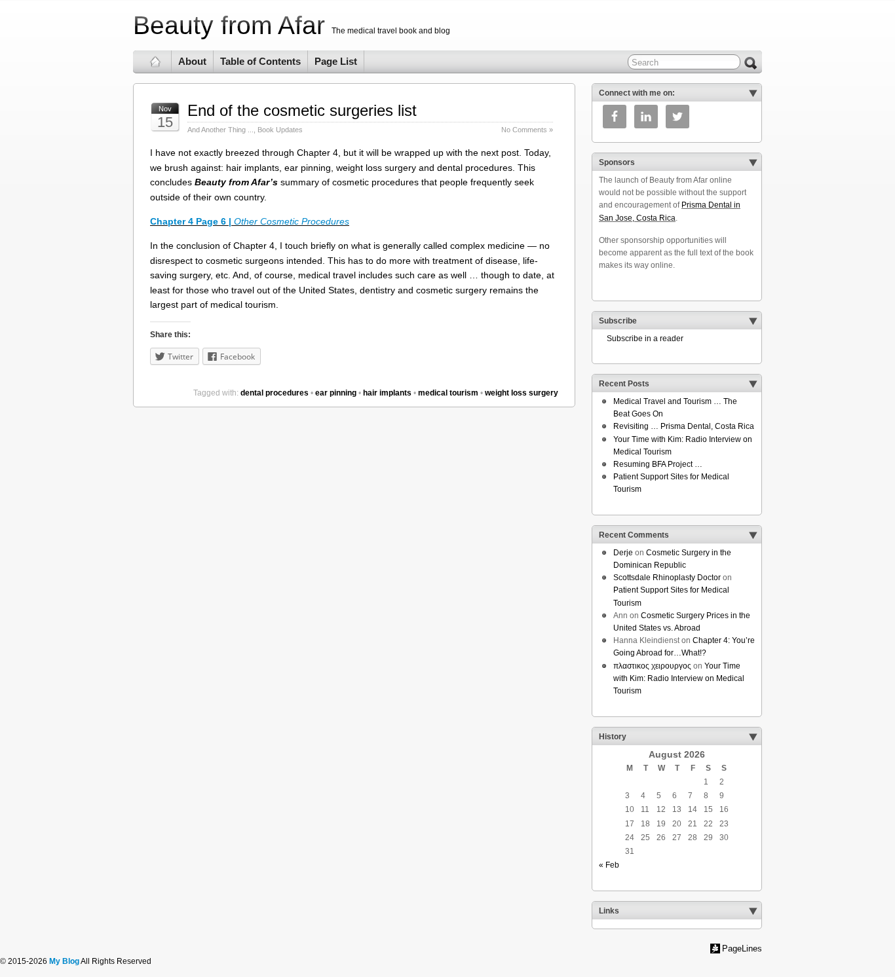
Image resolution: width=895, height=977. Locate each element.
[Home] (156, 61)
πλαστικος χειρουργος (652, 666)
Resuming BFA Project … (657, 464)
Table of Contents (260, 61)
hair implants (387, 392)
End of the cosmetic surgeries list (302, 110)
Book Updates (280, 130)
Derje (623, 552)
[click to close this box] (752, 93)
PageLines (742, 948)
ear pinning (335, 392)
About (192, 61)
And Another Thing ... (220, 130)
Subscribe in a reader (641, 338)
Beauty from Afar (229, 25)
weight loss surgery (521, 392)
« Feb (609, 865)
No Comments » (527, 130)
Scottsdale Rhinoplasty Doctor (667, 577)
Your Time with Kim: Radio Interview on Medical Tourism (678, 678)
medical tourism (448, 392)
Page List (335, 61)
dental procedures (274, 392)
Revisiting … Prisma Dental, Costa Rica (683, 426)
